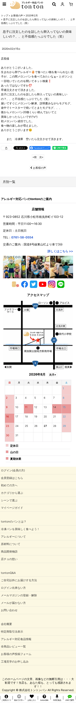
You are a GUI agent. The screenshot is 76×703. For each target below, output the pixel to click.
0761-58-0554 (22, 237)
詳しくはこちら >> (60, 251)
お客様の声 (39, 167)
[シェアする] (6, 148)
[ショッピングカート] (71, 4)
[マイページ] (62, 4)
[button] (4, 4)
